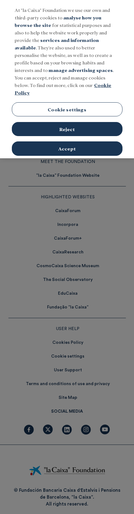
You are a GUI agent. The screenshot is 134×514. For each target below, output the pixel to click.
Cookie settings (67, 109)
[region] (67, 79)
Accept (67, 148)
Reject (67, 129)
